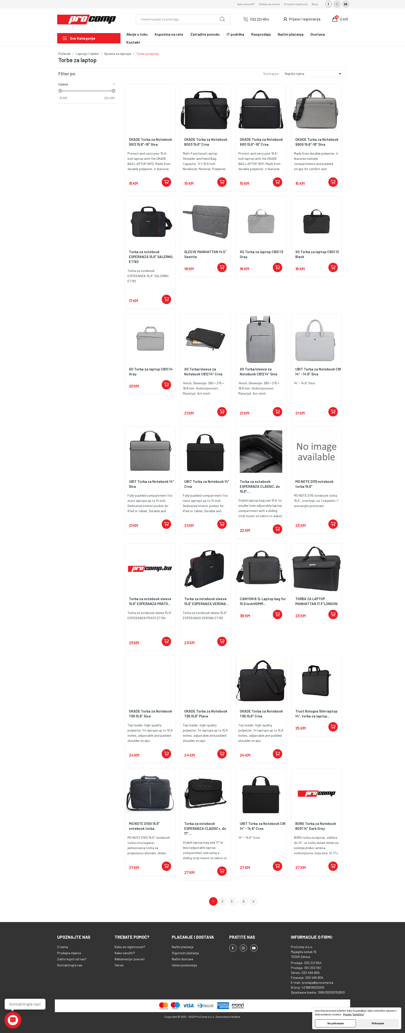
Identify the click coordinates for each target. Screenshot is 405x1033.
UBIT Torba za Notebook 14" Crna (206, 483)
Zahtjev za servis (269, 4)
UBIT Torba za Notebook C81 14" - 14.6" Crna (262, 826)
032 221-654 (259, 19)
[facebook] (328, 4)
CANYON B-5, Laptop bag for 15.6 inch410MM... (263, 601)
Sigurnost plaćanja (185, 953)
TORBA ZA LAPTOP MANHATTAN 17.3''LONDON (316, 601)
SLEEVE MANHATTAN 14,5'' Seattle (205, 254)
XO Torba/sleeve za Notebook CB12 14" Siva (258, 371)
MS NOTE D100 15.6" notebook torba (144, 826)
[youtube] (346, 4)
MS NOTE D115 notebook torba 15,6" (314, 483)
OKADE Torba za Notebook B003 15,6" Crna (205, 141)
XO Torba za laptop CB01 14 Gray (150, 371)
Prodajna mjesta (69, 953)
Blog (315, 4)
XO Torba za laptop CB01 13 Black (317, 254)
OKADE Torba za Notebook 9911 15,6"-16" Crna (261, 141)
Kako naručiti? (246, 4)
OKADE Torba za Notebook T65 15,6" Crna (261, 713)
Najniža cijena (314, 73)
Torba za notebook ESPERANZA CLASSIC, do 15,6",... (260, 486)
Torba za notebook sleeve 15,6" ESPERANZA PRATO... (150, 601)
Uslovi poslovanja (184, 965)
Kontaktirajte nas (69, 965)
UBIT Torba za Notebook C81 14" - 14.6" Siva (318, 371)
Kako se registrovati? (130, 947)
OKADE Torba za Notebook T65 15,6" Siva (150, 713)
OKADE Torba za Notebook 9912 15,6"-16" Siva (150, 141)
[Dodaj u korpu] (166, 182)
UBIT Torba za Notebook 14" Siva (151, 483)
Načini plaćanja (182, 947)
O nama (62, 947)
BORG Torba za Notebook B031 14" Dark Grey (315, 826)
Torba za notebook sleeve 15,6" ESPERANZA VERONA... (206, 601)
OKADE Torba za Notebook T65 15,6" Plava (205, 713)
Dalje (253, 901)
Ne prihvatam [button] (335, 1023)
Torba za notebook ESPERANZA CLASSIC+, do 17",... (205, 828)
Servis (119, 965)
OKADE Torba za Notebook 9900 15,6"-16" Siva (316, 141)
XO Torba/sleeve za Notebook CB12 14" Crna (203, 371)
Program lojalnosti (296, 4)
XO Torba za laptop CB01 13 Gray (261, 254)
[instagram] (337, 4)
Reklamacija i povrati (130, 959)
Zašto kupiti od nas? (71, 959)
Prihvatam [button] (378, 1023)
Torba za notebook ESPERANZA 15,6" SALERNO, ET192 (151, 257)
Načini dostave (182, 959)
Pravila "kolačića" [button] (353, 1014)
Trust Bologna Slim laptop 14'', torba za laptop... (316, 713)
